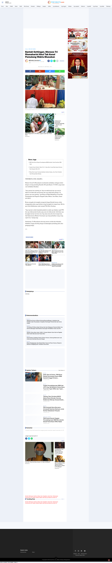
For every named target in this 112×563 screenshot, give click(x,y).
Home (26, 49)
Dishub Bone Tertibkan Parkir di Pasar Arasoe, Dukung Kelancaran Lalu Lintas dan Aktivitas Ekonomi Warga (44, 338)
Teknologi (108, 6)
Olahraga (39, 6)
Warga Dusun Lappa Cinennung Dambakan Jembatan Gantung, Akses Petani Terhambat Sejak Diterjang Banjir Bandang (46, 172)
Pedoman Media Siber (80, 555)
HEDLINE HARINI (29, 237)
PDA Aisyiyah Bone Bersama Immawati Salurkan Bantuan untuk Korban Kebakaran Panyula (53, 409)
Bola (7, 6)
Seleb (21, 6)
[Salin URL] (57, 61)
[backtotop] (56, 558)
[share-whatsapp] (54, 61)
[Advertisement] (56, 18)
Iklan (79, 553)
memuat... (27, 293)
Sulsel (16, 6)
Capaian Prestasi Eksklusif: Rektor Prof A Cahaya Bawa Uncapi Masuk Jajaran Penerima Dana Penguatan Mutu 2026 (46, 168)
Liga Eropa (95, 6)
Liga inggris (63, 6)
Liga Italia (102, 6)
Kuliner (69, 6)
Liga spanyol (76, 6)
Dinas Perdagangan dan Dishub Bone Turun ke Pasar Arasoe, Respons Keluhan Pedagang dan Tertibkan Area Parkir (44, 343)
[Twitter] (50, 71)
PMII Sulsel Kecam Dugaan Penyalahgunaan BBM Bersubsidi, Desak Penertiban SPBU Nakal (46, 163)
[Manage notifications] (109, 560)
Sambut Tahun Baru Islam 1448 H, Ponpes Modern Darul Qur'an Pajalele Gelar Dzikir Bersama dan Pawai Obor (44, 333)
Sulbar (49, 6)
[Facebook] (30, 71)
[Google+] (40, 71)
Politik (11, 6)
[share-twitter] (51, 61)
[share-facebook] (48, 61)
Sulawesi (83, 6)
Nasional (33, 6)
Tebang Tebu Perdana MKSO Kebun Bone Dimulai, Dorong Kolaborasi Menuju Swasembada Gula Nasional (53, 398)
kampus (44, 6)
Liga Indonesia (56, 6)
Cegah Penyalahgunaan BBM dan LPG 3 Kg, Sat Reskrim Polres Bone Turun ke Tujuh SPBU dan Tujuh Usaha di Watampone (54, 387)
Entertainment (23, 552)
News (2, 6)
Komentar (62, 60)
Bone (45, 373)
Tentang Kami (84, 553)
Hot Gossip (26, 6)
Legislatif (89, 6)
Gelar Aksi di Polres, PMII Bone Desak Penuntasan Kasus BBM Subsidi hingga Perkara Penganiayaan (52, 376)
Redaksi (75, 553)
